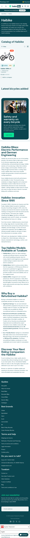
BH (2, 424)
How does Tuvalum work (7, 476)
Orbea (3, 410)
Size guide (4, 385)
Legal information (6, 446)
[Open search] (6, 6)
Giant (2, 416)
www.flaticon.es (5, 537)
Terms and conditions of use (9, 487)
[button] (25, 6)
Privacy (3, 449)
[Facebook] (11, 522)
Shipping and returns (7, 438)
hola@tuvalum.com (6, 465)
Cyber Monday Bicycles (7, 430)
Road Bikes (4, 391)
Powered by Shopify (19, 516)
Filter (4, 46)
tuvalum (12, 516)
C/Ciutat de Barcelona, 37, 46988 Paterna (12, 462)
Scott (2, 419)
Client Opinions (5, 479)
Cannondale (4, 422)
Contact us (4, 473)
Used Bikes (3, 13)
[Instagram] (13, 522)
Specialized (4, 413)
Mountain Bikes (5, 394)
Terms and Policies (15, 518)
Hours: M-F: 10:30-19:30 (7, 460)
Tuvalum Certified (6, 482)
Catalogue (4, 402)
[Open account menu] (22, 6)
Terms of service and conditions (9, 443)
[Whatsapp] (19, 522)
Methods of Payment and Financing (10, 441)
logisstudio (16, 535)
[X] (17, 522)
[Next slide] (27, 92)
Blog (2, 484)
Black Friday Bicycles (6, 427)
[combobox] (15, 526)
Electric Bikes (4, 400)
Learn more (9, 135)
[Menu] (2, 6)
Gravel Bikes (4, 397)
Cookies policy (5, 452)
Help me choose (5, 388)
